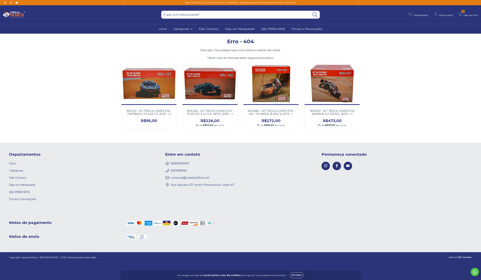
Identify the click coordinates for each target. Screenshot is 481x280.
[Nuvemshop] (460, 257)
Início (163, 29)
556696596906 (180, 163)
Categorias (181, 29)
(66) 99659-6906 (273, 29)
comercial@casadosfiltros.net (190, 177)
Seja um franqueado (240, 29)
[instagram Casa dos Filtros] (5, 2)
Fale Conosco (209, 29)
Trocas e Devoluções (306, 29)
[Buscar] (315, 14)
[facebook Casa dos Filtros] (11, 2)
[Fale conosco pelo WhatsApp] (475, 272)
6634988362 (179, 170)
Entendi (296, 275)
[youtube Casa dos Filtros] (16, 2)
